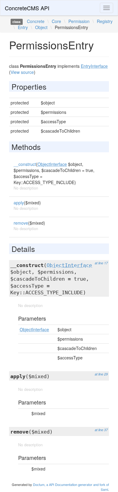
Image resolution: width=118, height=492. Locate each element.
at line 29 (101, 374)
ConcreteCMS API (27, 8)
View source (22, 72)
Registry (105, 21)
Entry (23, 27)
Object (41, 27)
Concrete (35, 21)
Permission (79, 21)
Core (56, 21)
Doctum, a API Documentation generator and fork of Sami (71, 487)
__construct (25, 164)
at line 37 (101, 430)
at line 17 (101, 263)
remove (21, 223)
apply (19, 203)
